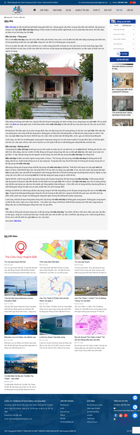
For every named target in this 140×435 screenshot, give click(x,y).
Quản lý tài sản (82, 10)
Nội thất (108, 10)
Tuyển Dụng (90, 418)
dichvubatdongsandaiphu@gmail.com (94, 2)
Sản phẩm (57, 10)
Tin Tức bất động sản (67, 422)
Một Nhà (17, 221)
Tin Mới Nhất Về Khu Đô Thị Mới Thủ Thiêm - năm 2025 (18, 377)
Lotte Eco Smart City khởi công (52, 337)
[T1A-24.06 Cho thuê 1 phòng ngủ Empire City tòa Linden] (122, 96)
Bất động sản (127, 25)
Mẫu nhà (22, 17)
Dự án (68, 10)
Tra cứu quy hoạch (82, 262)
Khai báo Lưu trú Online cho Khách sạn (20, 337)
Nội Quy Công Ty (92, 422)
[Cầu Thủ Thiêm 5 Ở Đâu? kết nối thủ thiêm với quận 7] (55, 286)
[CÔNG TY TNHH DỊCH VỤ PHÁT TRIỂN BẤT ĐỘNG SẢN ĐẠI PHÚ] (17, 10)
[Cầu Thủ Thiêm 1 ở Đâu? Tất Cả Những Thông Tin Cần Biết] (91, 286)
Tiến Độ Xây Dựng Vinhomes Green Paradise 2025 (18, 299)
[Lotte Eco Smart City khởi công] (55, 325)
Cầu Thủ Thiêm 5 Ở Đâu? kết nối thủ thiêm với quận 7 (54, 299)
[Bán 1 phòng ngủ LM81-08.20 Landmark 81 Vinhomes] (122, 73)
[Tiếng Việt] (131, 2)
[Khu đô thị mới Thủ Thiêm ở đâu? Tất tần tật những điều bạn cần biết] (91, 325)
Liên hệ (130, 10)
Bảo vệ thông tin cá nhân (94, 405)
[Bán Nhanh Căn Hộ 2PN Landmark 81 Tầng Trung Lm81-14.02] (122, 119)
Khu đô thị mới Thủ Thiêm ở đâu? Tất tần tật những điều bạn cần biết (90, 338)
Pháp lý (96, 10)
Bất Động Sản (64, 405)
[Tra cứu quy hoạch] (91, 249)
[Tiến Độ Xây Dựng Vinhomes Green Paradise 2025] (20, 286)
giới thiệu (44, 10)
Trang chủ (9, 17)
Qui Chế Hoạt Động (93, 412)
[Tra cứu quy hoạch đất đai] (20, 249)
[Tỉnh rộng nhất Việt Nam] (55, 249)
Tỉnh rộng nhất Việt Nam (49, 262)
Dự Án (62, 408)
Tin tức (119, 10)
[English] (134, 2)
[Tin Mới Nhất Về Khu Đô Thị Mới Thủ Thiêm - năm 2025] (20, 364)
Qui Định (89, 415)
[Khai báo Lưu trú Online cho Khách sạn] (20, 325)
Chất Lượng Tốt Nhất (93, 408)
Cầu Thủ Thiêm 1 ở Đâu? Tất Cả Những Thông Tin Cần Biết (90, 299)
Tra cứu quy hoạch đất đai (15, 262)
